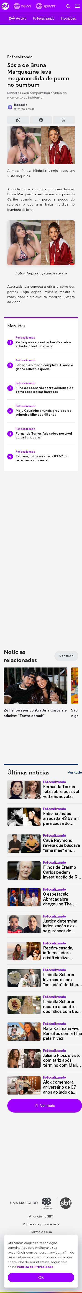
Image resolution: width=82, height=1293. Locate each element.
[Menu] (77, 6)
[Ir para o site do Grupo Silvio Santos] (33, 1203)
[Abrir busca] (67, 6)
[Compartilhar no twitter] (64, 120)
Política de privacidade (41, 1224)
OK (41, 1277)
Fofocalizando (20, 57)
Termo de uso (41, 1232)
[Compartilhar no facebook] (41, 120)
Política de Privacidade (35, 1267)
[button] (35, 697)
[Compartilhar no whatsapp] (18, 120)
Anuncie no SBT (41, 1216)
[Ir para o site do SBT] (66, 1203)
